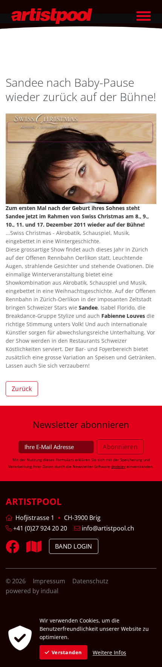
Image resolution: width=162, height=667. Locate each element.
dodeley (118, 466)
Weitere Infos (109, 652)
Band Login (73, 546)
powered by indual (32, 591)
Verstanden (67, 652)
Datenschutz (90, 581)
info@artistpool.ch (107, 528)
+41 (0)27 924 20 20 (39, 528)
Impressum (50, 581)
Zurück (22, 389)
